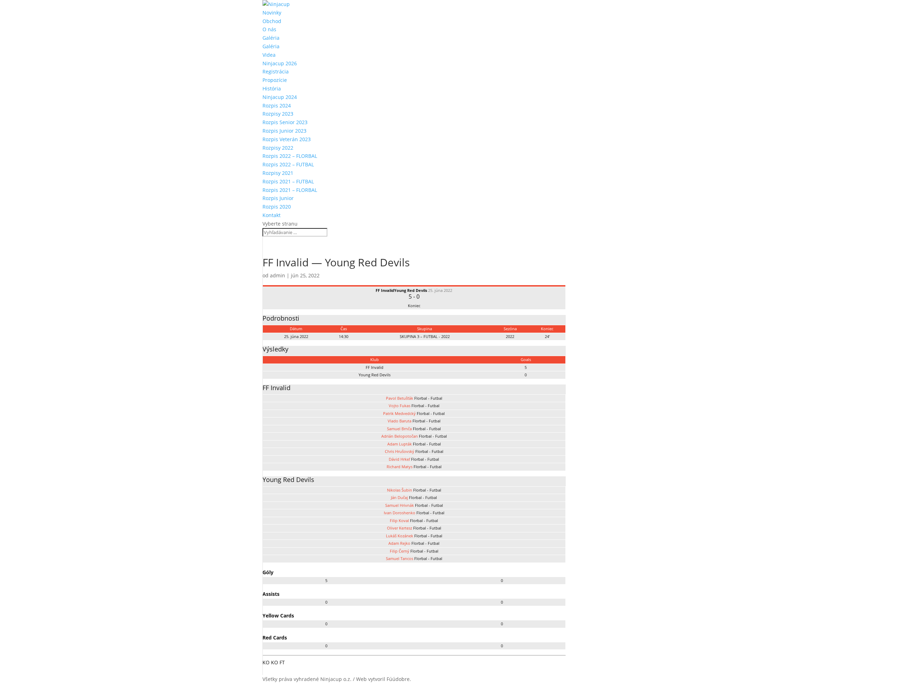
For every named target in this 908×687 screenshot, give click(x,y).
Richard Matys (400, 466)
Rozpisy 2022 (277, 147)
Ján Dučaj (399, 497)
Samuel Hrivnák (399, 505)
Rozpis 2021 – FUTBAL (288, 181)
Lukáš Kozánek (399, 535)
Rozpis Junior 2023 (284, 130)
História (271, 88)
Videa (269, 54)
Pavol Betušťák (399, 398)
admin (277, 275)
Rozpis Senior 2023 (285, 122)
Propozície (274, 80)
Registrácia (275, 71)
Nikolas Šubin (399, 490)
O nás (269, 29)
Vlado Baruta (399, 420)
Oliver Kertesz (399, 528)
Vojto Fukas (399, 405)
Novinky (271, 12)
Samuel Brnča (399, 428)
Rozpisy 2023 (277, 113)
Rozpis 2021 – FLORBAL (289, 190)
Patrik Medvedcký (399, 413)
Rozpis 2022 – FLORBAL (289, 156)
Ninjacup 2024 (279, 97)
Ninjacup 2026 (279, 63)
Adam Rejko (399, 543)
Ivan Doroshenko (399, 512)
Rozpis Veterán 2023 (286, 139)
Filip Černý (399, 551)
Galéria (270, 37)
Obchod (271, 21)
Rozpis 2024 (276, 105)
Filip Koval (399, 520)
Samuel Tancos (399, 558)
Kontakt (271, 215)
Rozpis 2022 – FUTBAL (288, 164)
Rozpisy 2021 (277, 173)
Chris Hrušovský (399, 451)
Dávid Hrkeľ (399, 459)
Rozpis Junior (278, 198)
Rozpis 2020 (276, 206)
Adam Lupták (399, 444)
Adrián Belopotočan (399, 436)
